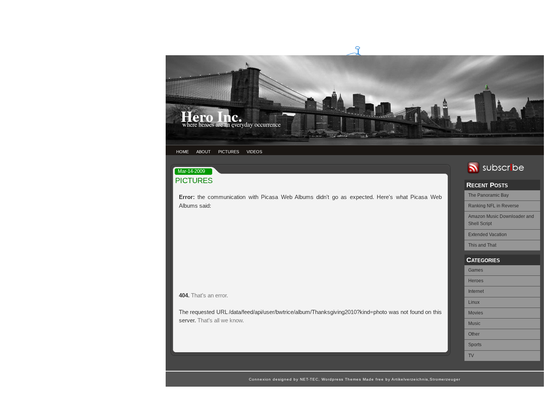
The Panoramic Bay (488, 195)
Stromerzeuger (445, 379)
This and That (482, 245)
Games (475, 270)
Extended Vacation (487, 234)
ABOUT (203, 151)
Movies (475, 313)
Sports (474, 344)
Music (474, 323)
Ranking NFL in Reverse (493, 205)
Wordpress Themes (341, 379)
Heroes (475, 280)
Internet (476, 291)
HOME (182, 151)
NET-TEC (309, 379)
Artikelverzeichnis (409, 379)
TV (471, 355)
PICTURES (228, 151)
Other (474, 334)
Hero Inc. (211, 116)
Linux (474, 302)
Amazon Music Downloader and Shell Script (501, 220)
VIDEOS (254, 151)
